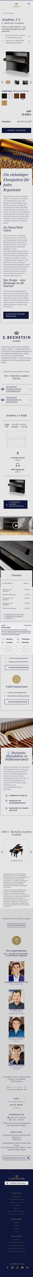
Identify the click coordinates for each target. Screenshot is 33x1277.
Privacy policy (28, 625)
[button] (4, 625)
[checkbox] (3, 639)
